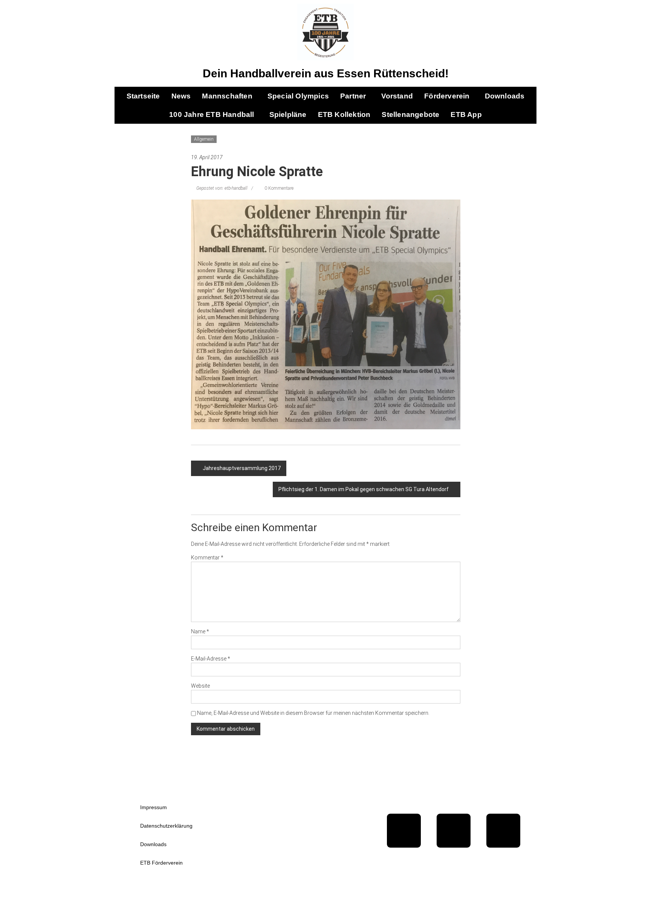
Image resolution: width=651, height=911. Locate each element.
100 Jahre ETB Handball (211, 114)
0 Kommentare (278, 188)
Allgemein (204, 139)
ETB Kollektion (344, 114)
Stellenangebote (410, 114)
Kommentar (207, 558)
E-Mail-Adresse (210, 659)
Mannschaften (227, 96)
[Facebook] (404, 831)
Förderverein (446, 96)
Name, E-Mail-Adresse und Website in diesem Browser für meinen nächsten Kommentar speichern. (313, 713)
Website (200, 686)
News (181, 96)
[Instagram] (503, 831)
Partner (353, 96)
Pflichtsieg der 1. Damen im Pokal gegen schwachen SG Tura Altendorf (363, 489)
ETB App (466, 114)
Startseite (143, 96)
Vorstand (397, 96)
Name (200, 631)
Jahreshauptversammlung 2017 (242, 468)
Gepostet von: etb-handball (222, 188)
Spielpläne (288, 114)
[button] (228, 96)
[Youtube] (454, 831)
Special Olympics (298, 96)
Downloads (505, 96)
